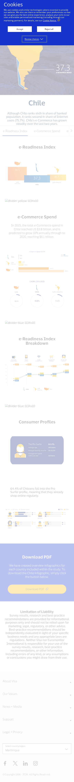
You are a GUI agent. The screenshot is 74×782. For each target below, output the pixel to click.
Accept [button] (20, 29)
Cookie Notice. (50, 20)
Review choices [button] (32, 39)
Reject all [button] (49, 29)
